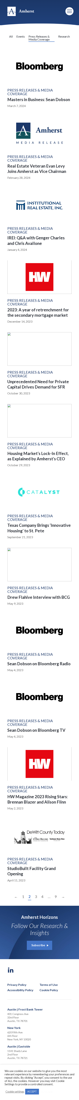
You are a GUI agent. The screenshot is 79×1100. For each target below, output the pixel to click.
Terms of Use (49, 984)
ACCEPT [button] (32, 1091)
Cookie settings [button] (15, 1091)
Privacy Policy (16, 984)
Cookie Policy (49, 990)
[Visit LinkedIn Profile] (10, 970)
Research (64, 36)
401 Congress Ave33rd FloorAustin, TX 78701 (17, 1017)
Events (20, 36)
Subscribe (38, 945)
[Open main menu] (69, 11)
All (11, 36)
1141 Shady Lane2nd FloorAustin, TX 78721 (17, 1054)
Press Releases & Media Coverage (39, 38)
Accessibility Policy (20, 990)
